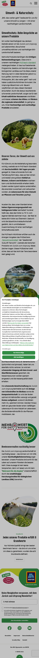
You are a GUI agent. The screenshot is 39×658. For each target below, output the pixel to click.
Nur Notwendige (18, 353)
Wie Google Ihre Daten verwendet (18, 323)
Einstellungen (6, 349)
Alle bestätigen (19, 357)
